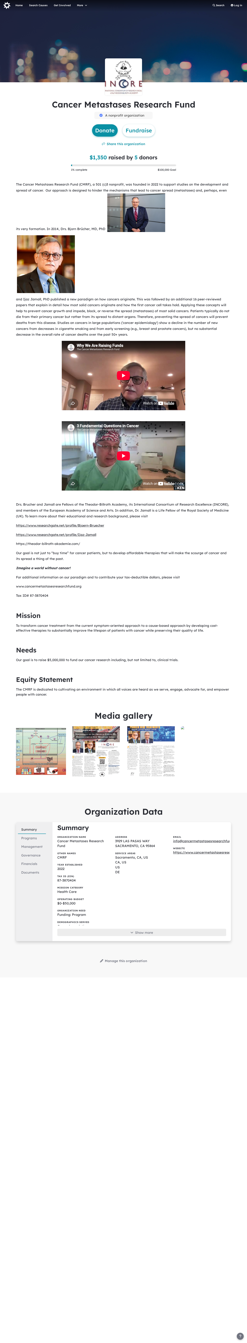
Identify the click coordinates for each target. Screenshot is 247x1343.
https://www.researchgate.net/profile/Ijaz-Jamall (56, 535)
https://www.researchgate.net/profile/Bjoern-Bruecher (60, 525)
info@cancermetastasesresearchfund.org (206, 841)
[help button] (240, 1336)
